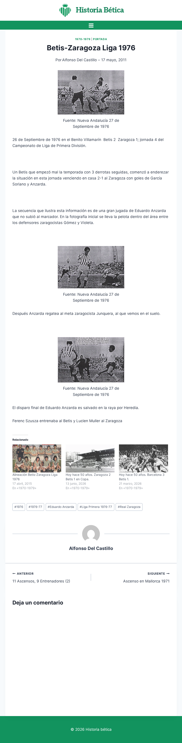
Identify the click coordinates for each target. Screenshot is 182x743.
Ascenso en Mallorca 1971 (146, 578)
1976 (18, 507)
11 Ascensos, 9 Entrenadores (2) (41, 578)
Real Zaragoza (129, 507)
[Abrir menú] (91, 25)
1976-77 (35, 507)
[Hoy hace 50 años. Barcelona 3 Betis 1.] (143, 458)
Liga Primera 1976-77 (96, 507)
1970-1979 (82, 39)
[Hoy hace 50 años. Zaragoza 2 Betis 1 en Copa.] (90, 458)
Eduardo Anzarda (61, 507)
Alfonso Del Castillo (79, 60)
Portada (100, 39)
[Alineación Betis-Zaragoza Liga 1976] (36, 458)
